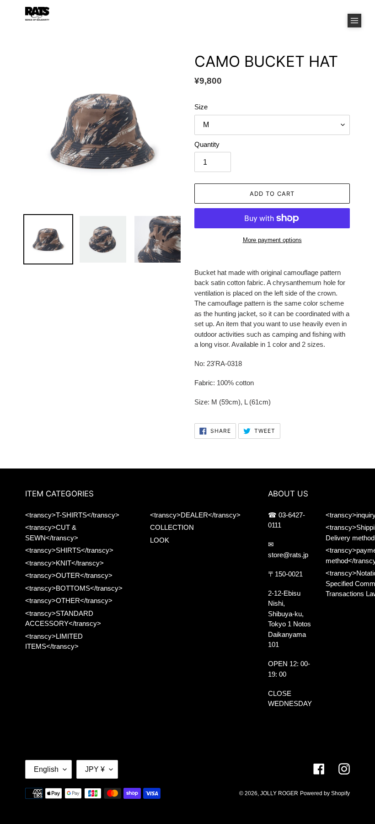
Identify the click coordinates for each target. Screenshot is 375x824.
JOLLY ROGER (279, 793)
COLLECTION (172, 527)
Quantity (207, 144)
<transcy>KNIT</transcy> (64, 563)
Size (201, 107)
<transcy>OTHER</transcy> (68, 600)
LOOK (159, 540)
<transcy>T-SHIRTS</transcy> (72, 515)
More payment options (272, 240)
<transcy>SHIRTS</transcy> (69, 550)
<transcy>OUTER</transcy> (68, 575)
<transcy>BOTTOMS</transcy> (74, 588)
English (46, 769)
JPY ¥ (95, 769)
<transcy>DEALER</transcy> (195, 515)
